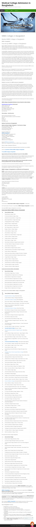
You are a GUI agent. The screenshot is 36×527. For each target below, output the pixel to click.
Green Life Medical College (9, 381)
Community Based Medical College (11, 341)
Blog (11, 10)
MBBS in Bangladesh (5, 133)
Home (2, 10)
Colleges (6, 10)
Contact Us (16, 10)
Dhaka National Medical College (10, 308)
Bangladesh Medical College (10, 295)
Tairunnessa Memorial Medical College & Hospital (13, 330)
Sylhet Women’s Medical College (10, 299)
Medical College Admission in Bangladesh (16, 4)
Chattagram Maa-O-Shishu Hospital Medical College (14, 351)
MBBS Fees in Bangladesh (9, 141)
